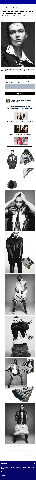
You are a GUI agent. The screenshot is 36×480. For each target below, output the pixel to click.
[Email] (8, 20)
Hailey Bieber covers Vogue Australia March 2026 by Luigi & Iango (18, 106)
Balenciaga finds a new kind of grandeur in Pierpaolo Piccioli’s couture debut (19, 146)
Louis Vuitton (32, 81)
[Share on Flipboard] (6, 20)
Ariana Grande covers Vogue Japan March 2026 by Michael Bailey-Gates (19, 108)
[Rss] (34, 463)
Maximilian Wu (4, 15)
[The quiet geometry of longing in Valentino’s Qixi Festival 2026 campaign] (21, 129)
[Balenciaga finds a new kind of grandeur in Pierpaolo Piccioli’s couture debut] (21, 141)
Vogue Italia (4, 7)
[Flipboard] (32, 463)
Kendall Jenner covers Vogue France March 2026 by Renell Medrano (19, 104)
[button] (30, 1)
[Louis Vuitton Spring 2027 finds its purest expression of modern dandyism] (8, 101)
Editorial (2, 9)
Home (1, 7)
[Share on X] (4, 20)
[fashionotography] (4, 1)
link (30, 76)
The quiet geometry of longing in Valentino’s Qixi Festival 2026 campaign (19, 134)
